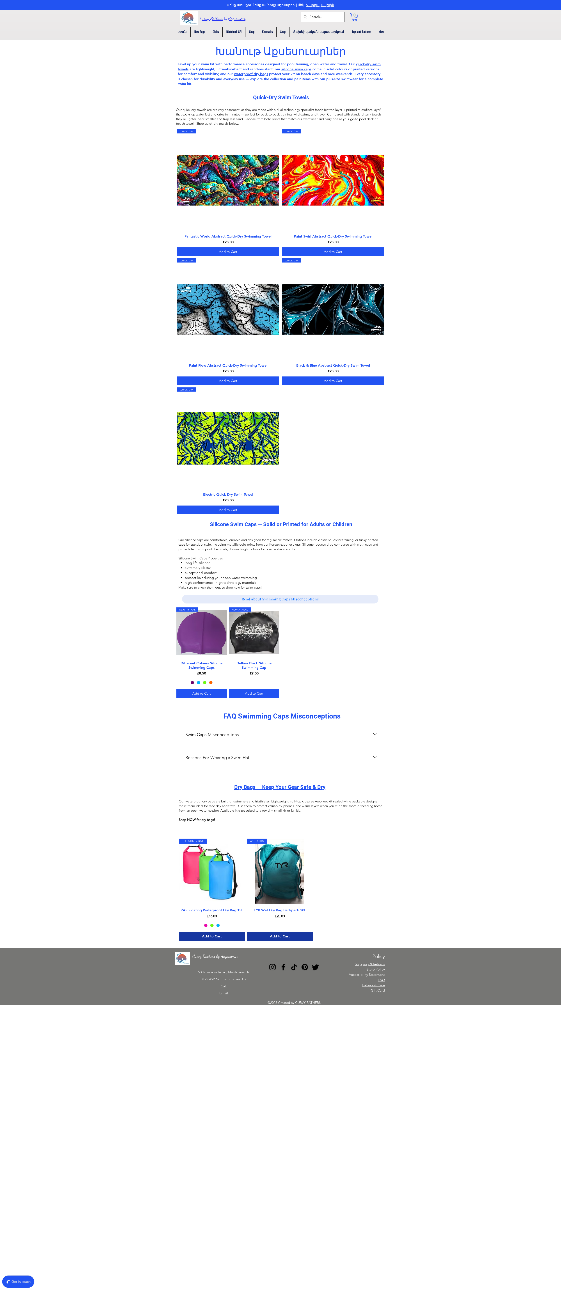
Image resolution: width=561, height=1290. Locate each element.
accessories (255, 64)
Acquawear (236, 18)
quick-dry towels (194, 110)
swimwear (310, 119)
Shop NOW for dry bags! (197, 820)
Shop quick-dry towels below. (217, 123)
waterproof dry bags (251, 74)
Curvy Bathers (211, 18)
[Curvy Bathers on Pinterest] (304, 967)
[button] (354, 17)
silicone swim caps (296, 69)
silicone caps (194, 540)
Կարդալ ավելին (320, 5)
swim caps (253, 587)
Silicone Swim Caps (192, 558)
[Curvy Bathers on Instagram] (272, 967)
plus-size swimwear (342, 79)
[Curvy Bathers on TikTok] (294, 967)
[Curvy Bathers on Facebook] (283, 967)
